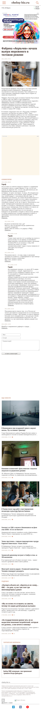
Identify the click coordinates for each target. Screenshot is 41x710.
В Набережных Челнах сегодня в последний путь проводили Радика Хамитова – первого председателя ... (20, 547)
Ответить (4, 218)
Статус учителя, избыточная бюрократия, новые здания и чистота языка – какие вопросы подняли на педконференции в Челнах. (20, 629)
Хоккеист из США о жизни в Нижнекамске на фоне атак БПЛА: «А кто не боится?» (19, 528)
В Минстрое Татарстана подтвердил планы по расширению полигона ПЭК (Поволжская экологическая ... (20, 574)
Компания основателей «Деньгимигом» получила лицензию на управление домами (19, 469)
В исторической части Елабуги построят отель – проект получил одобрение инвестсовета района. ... (19, 560)
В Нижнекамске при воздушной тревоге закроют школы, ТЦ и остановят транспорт (19, 429)
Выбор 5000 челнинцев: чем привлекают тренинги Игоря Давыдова (17, 672)
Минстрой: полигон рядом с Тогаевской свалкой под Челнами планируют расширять (20, 570)
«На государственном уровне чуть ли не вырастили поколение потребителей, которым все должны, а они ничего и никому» (20, 622)
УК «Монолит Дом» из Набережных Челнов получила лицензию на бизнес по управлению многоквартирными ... (20, 474)
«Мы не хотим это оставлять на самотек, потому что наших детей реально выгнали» (19, 604)
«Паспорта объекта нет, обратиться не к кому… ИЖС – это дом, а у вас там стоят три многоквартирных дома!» (20, 587)
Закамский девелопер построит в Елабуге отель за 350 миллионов (19, 556)
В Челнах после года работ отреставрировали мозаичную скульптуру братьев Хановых (17, 510)
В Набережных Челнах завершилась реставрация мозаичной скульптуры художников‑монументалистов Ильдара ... (19, 515)
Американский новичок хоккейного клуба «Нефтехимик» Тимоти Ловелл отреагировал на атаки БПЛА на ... (19, 533)
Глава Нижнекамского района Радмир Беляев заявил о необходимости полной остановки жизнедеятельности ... (20, 433)
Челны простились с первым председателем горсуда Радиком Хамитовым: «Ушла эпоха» (20, 542)
